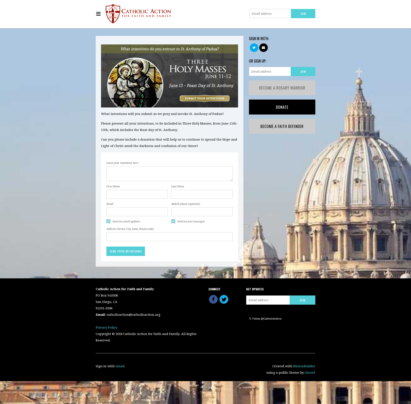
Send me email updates (126, 221)
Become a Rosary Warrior (282, 88)
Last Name (177, 186)
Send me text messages (191, 221)
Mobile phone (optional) (185, 204)
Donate (282, 107)
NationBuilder (304, 366)
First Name (113, 186)
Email (109, 204)
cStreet (310, 373)
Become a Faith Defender (282, 126)
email (120, 366)
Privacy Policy (106, 327)
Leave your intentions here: (122, 163)
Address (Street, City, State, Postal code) (130, 229)
